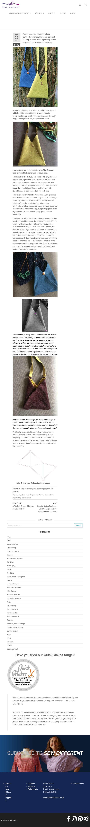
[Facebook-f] (68, 819)
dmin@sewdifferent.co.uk (54, 797)
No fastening (11, 605)
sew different (26, 497)
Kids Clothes (11, 591)
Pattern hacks (12, 613)
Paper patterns (12, 609)
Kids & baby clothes (14, 587)
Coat (9, 540)
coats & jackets (12, 544)
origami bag (17, 497)
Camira (32, 200)
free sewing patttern (46, 495)
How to (9, 580)
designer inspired (13, 551)
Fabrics (9, 569)
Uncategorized (12, 649)
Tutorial (9, 645)
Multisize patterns (13, 594)
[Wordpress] (86, 819)
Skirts (9, 634)
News (9, 602)
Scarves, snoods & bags (16, 623)
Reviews (10, 620)
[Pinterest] (80, 819)
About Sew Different (19, 13)
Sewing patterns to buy (15, 627)
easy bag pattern (32, 495)
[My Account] (80, 4)
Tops (9, 638)
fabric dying (11, 565)
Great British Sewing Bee (16, 576)
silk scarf (26, 211)
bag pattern (21, 495)
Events (38, 13)
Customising (11, 547)
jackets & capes (13, 584)
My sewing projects (43, 489)
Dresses (10, 555)
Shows (63, 13)
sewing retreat (12, 631)
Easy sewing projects (28, 489)
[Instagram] (74, 819)
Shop (50, 13)
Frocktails (10, 573)
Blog (72, 13)
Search (78, 525)
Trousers (10, 642)
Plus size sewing (13, 616)
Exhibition (10, 562)
